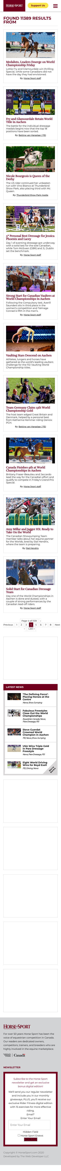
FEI (37, 721)
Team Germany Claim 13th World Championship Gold (28, 409)
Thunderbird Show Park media (32, 195)
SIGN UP (30, 1139)
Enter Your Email (30, 1118)
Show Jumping (35, 702)
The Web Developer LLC (34, 1156)
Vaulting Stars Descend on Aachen (29, 355)
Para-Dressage (29, 721)
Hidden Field (30, 1131)
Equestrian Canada (31, 719)
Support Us (38, 5)
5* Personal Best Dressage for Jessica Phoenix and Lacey (30, 237)
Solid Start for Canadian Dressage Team (28, 590)
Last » (31, 628)
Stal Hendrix (32, 548)
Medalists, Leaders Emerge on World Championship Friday (30, 63)
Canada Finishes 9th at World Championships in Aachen (25, 469)
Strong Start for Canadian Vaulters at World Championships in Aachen (30, 297)
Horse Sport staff (32, 78)
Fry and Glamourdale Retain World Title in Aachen (29, 120)
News (25, 702)
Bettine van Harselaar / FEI (32, 135)
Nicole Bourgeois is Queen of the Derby (28, 177)
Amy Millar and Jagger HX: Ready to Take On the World (29, 530)
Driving (29, 768)
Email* (30, 1114)
